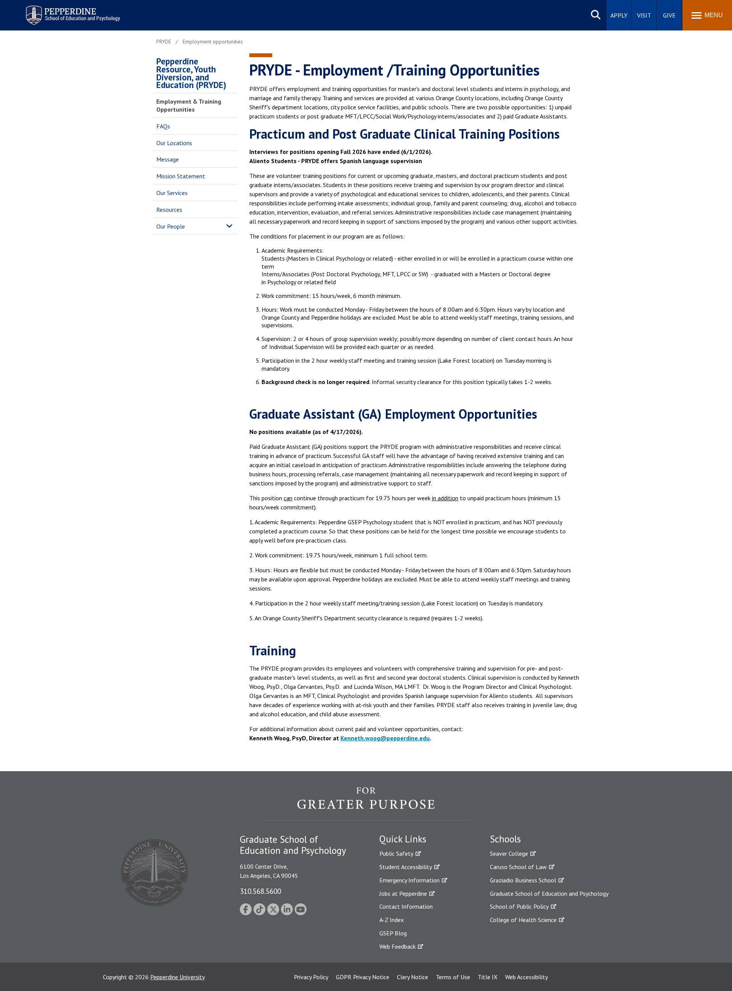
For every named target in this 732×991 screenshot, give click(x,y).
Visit (644, 15)
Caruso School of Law (518, 867)
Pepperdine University (177, 977)
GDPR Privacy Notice (362, 977)
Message (167, 159)
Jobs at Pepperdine (403, 893)
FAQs (163, 126)
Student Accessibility (405, 867)
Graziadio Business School (523, 880)
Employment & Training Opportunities (188, 105)
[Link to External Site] (366, 803)
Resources (169, 209)
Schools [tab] (505, 839)
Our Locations (174, 143)
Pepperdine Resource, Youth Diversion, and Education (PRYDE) (191, 73)
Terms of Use (453, 977)
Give (669, 15)
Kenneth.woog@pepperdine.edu (385, 738)
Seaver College (509, 853)
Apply (619, 15)
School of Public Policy (519, 906)
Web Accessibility (526, 977)
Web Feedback (397, 946)
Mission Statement (180, 176)
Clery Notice (412, 977)
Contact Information (406, 906)
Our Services (172, 193)
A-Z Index (391, 920)
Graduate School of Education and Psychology (549, 893)
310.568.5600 (260, 891)
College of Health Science (523, 920)
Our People (170, 226)
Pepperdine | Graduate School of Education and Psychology (67, 10)
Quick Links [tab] (402, 839)
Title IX (488, 977)
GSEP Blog (393, 933)
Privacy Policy (311, 977)
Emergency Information (409, 880)
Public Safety (396, 853)
